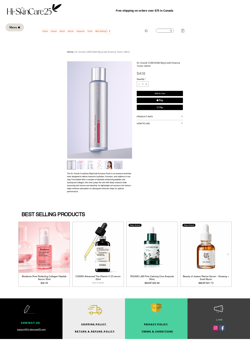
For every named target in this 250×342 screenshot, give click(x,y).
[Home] (146, 31)
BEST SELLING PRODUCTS (53, 214)
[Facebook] (221, 327)
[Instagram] (215, 327)
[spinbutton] (143, 84)
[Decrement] (139, 84)
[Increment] (146, 84)
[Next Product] (228, 254)
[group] (125, 254)
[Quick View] (44, 247)
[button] (182, 31)
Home (70, 51)
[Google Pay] (160, 107)
